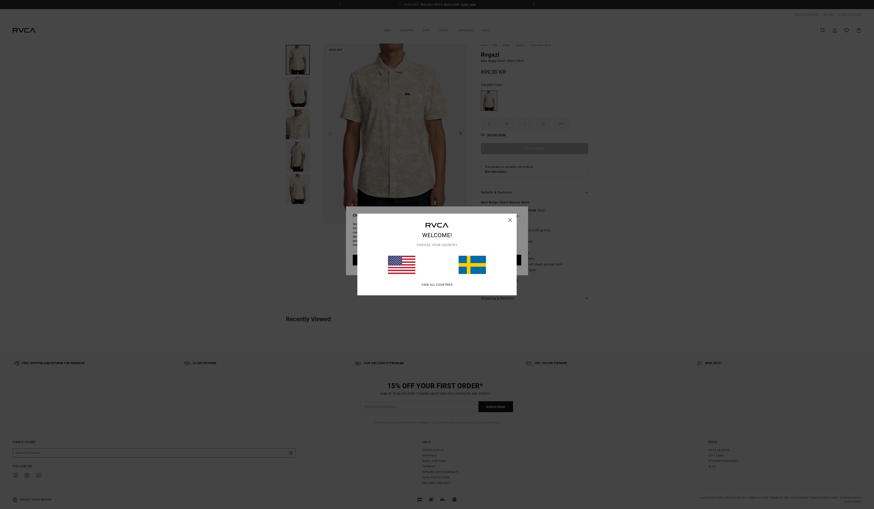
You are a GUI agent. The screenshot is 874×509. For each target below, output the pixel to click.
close (510, 220)
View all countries (437, 284)
